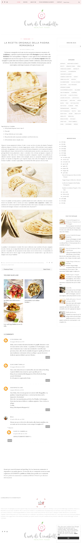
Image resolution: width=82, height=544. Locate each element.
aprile (64, 172)
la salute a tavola (72, 95)
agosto (65, 164)
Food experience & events (46, 2)
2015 (62, 198)
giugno (65, 168)
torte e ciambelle (72, 121)
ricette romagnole (38, 262)
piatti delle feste (18, 262)
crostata (73, 79)
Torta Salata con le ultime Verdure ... (32, 301)
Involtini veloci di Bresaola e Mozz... (12, 301)
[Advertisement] (30, 492)
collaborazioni (72, 71)
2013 (62, 203)
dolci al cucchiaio (75, 82)
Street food (11, 264)
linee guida (72, 100)
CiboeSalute (76, 68)
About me (33, 2)
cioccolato (63, 71)
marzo (64, 192)
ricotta (74, 111)
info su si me (63, 95)
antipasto (62, 63)
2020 (62, 146)
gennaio (65, 196)
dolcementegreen (64, 82)
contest (76, 76)
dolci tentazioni (72, 84)
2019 (62, 148)
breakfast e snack (70, 66)
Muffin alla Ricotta (71, 312)
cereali (79, 66)
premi (76, 105)
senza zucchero (64, 118)
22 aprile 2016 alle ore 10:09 (17, 419)
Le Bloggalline (16, 339)
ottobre (65, 159)
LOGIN (3, 497)
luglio (64, 166)
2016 (62, 155)
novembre (65, 157)
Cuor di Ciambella (26, 49)
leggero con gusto (65, 97)
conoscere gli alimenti (66, 74)
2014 (62, 201)
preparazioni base (28, 262)
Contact (59, 2)
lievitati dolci (75, 97)
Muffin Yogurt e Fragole (72, 274)
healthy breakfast (64, 92)
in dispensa (74, 92)
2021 (62, 144)
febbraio (65, 194)
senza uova (71, 116)
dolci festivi (63, 84)
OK (68, 538)
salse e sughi (63, 113)
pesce (67, 103)
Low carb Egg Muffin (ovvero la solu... (13, 325)
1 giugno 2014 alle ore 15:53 (17, 390)
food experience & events (66, 89)
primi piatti (73, 108)
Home (18, 2)
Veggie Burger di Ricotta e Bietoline (72, 180)
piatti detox (63, 105)
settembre (66, 162)
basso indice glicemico (72, 63)
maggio (65, 170)
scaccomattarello (17, 364)
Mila (12, 417)
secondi (70, 113)
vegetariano (69, 124)
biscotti (62, 66)
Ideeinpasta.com (16, 387)
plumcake (70, 105)
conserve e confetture (66, 76)
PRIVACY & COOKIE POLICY (13, 497)
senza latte (63, 116)
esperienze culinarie (65, 87)
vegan (61, 124)
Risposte (10, 428)
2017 (62, 153)
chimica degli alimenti (65, 68)
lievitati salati (27, 39)
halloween (77, 89)
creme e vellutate (64, 79)
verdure (76, 124)
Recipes (25, 2)
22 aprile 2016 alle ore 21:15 (20, 433)
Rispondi (48, 357)
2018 (62, 151)
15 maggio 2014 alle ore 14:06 (17, 367)
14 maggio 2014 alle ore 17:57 (17, 341)
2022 (62, 142)
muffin (62, 103)
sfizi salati (4, 264)
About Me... (69, 288)
